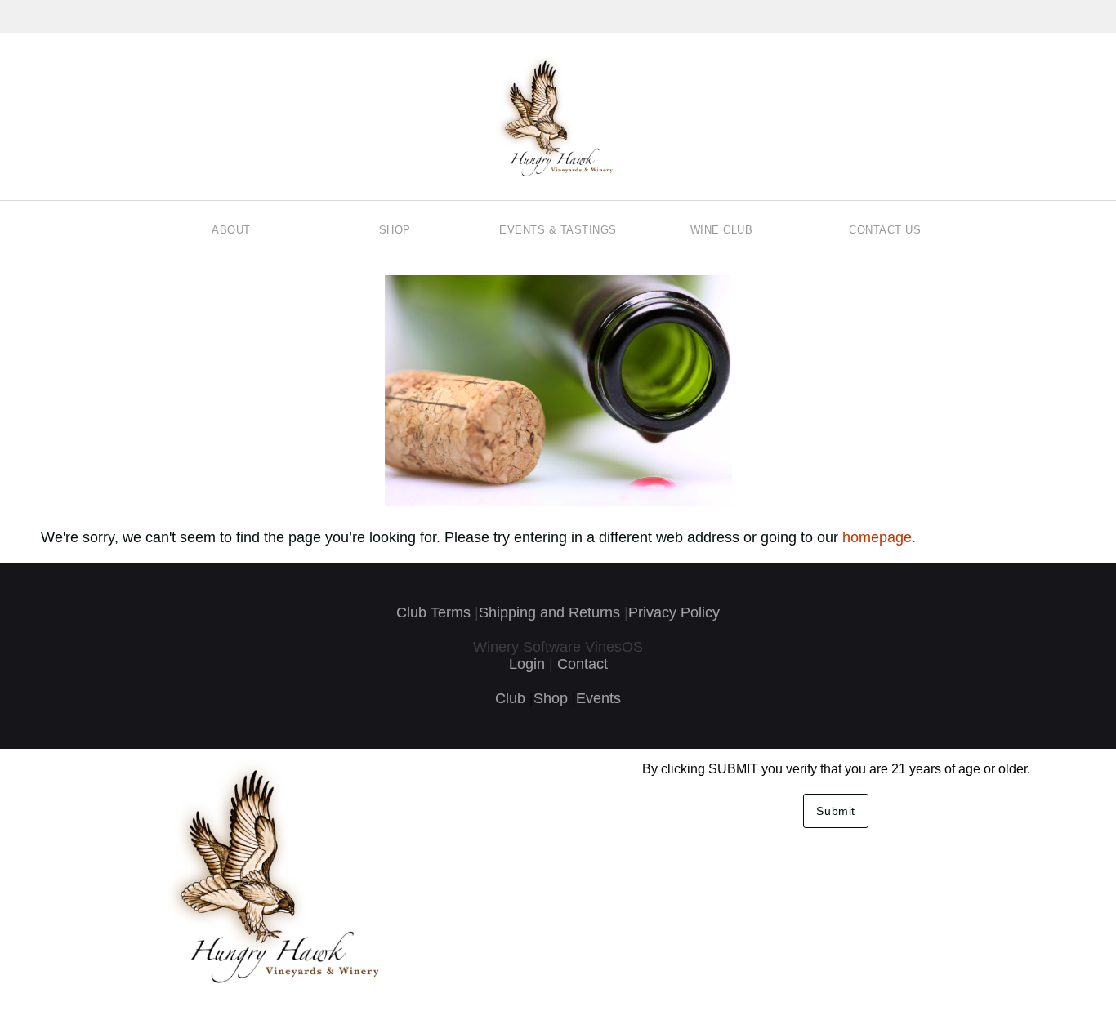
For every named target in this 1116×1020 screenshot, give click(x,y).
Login (527, 664)
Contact (582, 664)
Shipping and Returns (549, 612)
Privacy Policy (674, 612)
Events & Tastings (558, 230)
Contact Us (885, 230)
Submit (835, 810)
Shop (395, 230)
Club (510, 698)
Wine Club (721, 230)
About (231, 230)
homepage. (879, 537)
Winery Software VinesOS (558, 647)
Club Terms (433, 612)
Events (598, 698)
